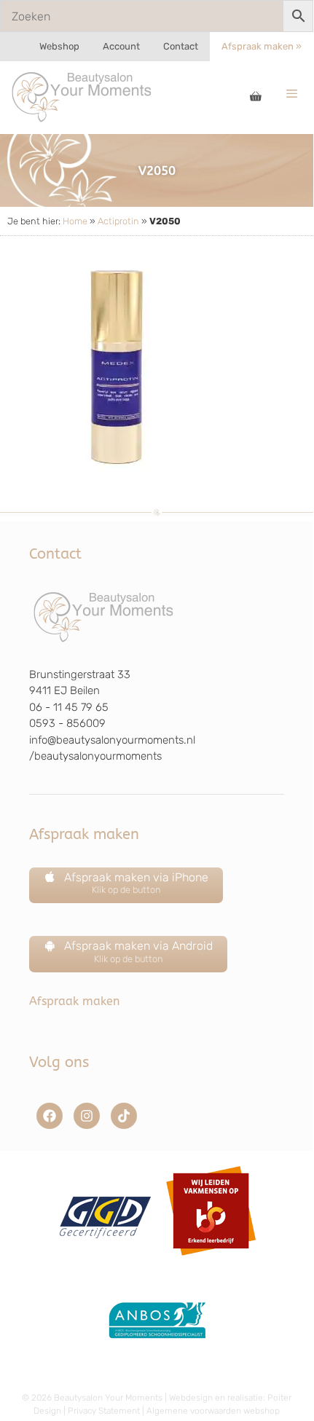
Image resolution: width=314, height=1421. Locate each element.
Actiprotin (118, 221)
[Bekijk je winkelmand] (255, 97)
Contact (180, 46)
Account (121, 46)
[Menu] (291, 94)
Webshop (59, 46)
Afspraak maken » (261, 46)
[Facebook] (49, 1116)
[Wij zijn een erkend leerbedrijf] (211, 1261)
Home (75, 221)
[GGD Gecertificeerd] (103, 1261)
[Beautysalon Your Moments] (82, 96)
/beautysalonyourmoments (95, 756)
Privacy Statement (104, 1411)
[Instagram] (87, 1116)
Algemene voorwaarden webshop (213, 1411)
